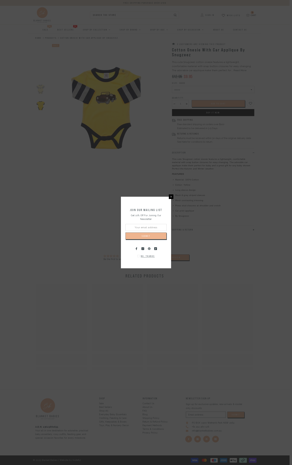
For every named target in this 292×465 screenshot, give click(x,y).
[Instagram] (143, 248)
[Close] (171, 196)
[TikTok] (155, 248)
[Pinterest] (149, 248)
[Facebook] (136, 248)
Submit (146, 236)
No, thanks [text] (148, 256)
